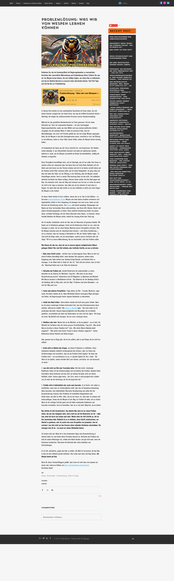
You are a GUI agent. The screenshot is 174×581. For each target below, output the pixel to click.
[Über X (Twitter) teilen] (47, 490)
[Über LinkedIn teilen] (52, 490)
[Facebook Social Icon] (161, 3)
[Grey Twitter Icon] (43, 538)
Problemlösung (62, 476)
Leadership (44, 483)
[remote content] (71, 97)
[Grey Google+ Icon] (40, 538)
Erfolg (43, 476)
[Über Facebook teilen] (42, 490)
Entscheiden (51, 476)
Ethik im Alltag (73, 476)
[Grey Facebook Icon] (50, 538)
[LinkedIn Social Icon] (168, 3)
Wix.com (86, 538)
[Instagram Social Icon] (164, 3)
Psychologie (44, 480)
